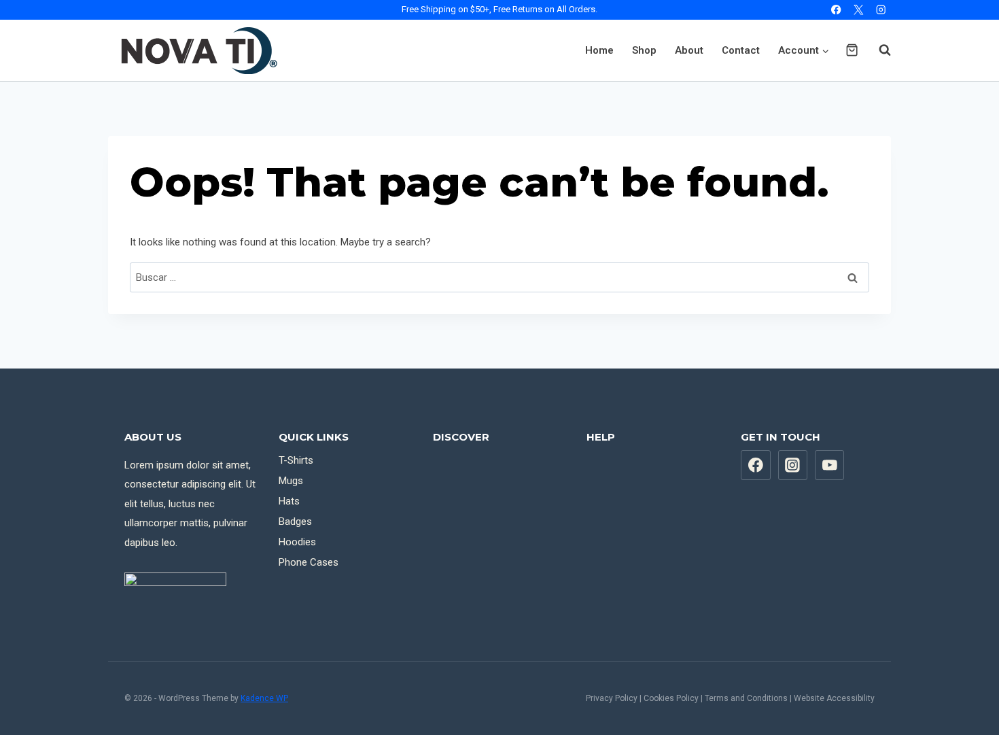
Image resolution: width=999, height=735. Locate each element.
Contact (741, 50)
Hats (289, 501)
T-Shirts (296, 460)
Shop (644, 50)
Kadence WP (264, 698)
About (689, 50)
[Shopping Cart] (851, 50)
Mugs (291, 481)
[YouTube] (830, 465)
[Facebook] (836, 10)
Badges (295, 521)
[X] (859, 10)
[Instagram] (881, 10)
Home (599, 50)
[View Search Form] (878, 50)
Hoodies (297, 542)
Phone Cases (308, 562)
